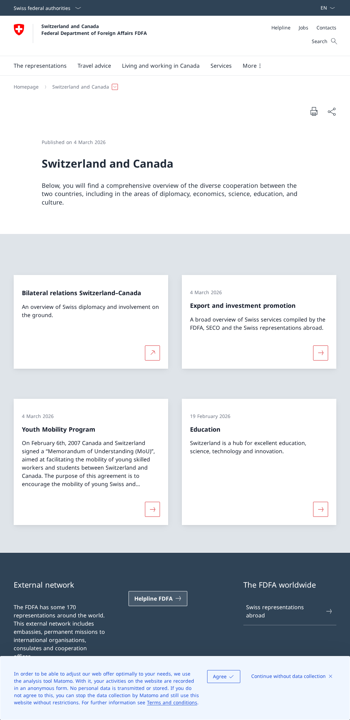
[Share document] (331, 111)
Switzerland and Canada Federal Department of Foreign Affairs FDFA (94, 29)
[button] (40, 65)
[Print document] (314, 111)
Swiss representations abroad (275, 611)
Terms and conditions (172, 702)
